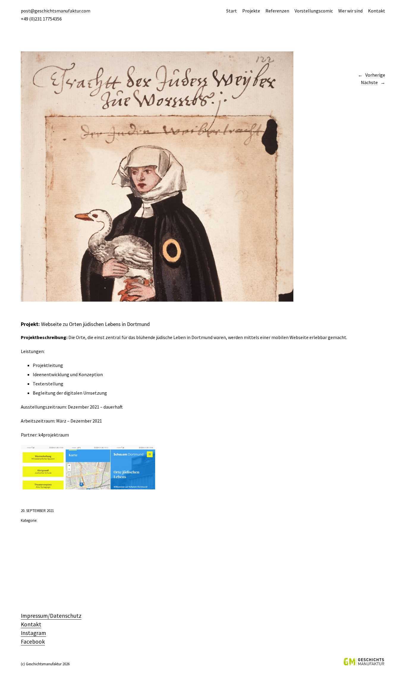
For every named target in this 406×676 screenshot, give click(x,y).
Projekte (251, 11)
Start (231, 11)
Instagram (33, 632)
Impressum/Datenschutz (51, 615)
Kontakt (376, 11)
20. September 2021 (37, 510)
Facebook (33, 641)
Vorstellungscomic (314, 11)
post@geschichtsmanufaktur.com (55, 11)
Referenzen (277, 11)
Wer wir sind (350, 11)
